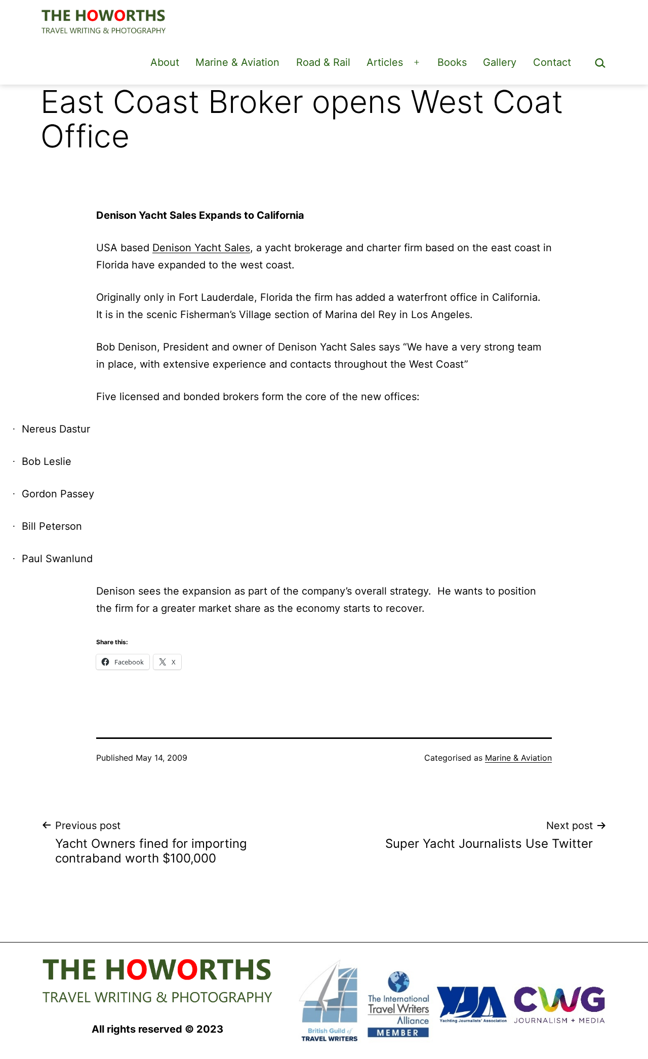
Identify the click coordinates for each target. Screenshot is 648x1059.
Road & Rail (323, 62)
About (164, 62)
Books (452, 62)
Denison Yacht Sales (201, 248)
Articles (385, 62)
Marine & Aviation (237, 62)
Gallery (499, 62)
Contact (552, 62)
